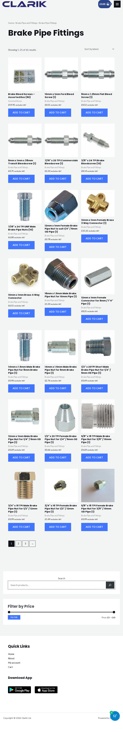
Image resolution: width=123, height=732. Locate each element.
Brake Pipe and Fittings (26, 23)
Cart (10, 667)
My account (14, 662)
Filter (14, 617)
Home (11, 23)
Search (61, 578)
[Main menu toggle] (117, 4)
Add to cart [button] (21, 112)
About (11, 658)
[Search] (110, 585)
